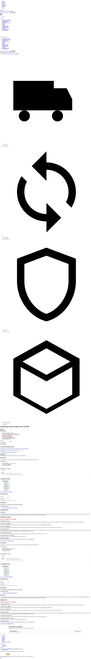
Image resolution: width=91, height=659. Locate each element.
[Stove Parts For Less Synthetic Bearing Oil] (22, 448)
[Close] (1, 658)
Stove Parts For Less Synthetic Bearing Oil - (9, 452)
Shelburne (6, 490)
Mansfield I (6, 486)
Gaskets (3, 25)
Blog (3, 7)
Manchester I (7, 485)
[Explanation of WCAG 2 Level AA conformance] (7, 654)
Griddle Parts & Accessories (6, 20)
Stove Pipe (3, 28)
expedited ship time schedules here (46, 524)
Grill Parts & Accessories (6, 38)
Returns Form (4, 645)
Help (3, 638)
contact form (31, 628)
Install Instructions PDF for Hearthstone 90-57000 (9, 507)
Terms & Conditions (3, 656)
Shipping (3, 4)
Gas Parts (3, 23)
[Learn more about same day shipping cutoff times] (14, 438)
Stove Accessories (5, 27)
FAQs (3, 3)
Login (3, 8)
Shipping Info (24, 455)
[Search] (13, 12)
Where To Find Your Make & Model (6, 491)
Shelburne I (6, 489)
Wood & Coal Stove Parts (6, 22)
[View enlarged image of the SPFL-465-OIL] (22, 448)
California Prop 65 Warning (6, 641)
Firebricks (3, 24)
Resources (3, 2)
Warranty (20, 455)
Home (3, 1)
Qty (2, 440)
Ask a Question (78, 631)
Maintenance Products (5, 26)
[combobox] (4, 12)
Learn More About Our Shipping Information (7, 540)
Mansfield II (6, 487)
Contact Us (4, 6)
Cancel (11, 12)
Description (2, 455)
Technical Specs (12, 455)
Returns (3, 639)
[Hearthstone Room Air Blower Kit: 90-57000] (7, 52)
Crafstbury (6, 482)
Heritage (6, 484)
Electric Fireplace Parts (5, 29)
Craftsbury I (6, 483)
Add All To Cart (3, 454)
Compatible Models (7, 455)
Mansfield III (7, 488)
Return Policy (4, 5)
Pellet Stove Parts (4, 21)
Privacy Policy (9, 656)
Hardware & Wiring (5, 44)
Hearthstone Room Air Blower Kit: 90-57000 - (11, 450)
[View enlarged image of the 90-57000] (7, 448)
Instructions (17, 455)
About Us (3, 636)
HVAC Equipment (5, 30)
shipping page (32, 539)
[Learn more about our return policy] (7, 237)
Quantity (10, 441)
